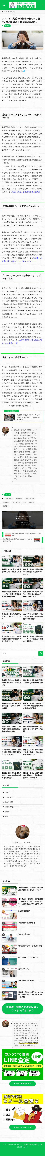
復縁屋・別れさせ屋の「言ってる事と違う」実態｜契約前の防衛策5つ (28, 417)
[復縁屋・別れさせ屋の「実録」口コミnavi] (22, 5)
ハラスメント (29, 498)
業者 (6, 816)
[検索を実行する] (40, 653)
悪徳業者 (6, 506)
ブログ (7, 26)
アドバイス (9, 498)
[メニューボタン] (41, 5)
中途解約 (6, 502)
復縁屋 (31, 502)
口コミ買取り (9, 807)
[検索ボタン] (4, 5)
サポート (19, 498)
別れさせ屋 (16, 502)
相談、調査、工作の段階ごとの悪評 (26, 192)
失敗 (24, 502)
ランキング (9, 797)
